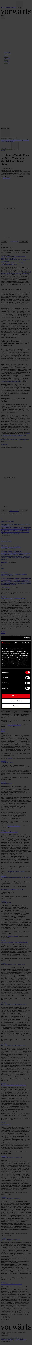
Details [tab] (16, 642)
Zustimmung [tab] (6, 642)
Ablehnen (16, 705)
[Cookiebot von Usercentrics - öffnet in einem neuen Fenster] (23, 638)
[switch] (27, 677)
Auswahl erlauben (16, 701)
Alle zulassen (16, 695)
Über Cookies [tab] (26, 642)
